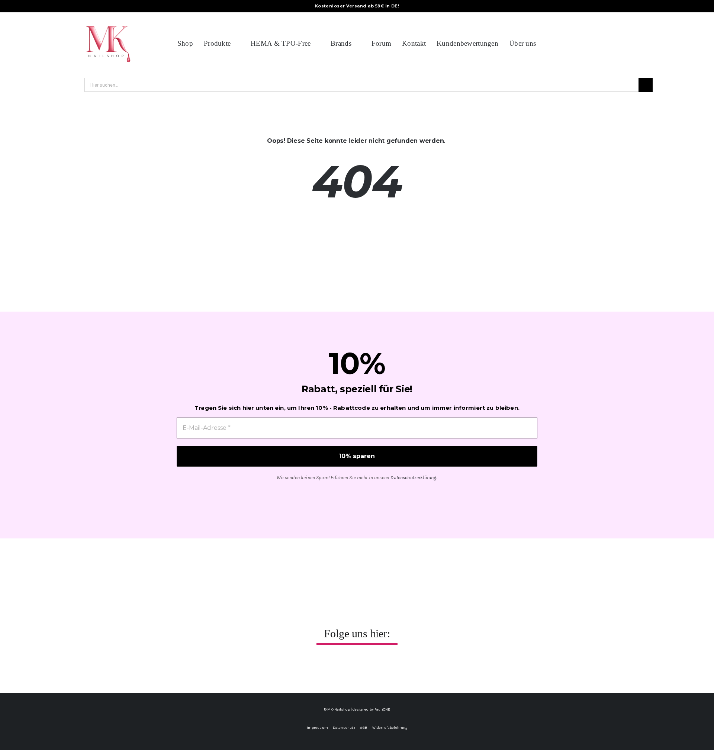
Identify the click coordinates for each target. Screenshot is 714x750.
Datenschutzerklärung (413, 477)
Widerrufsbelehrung (390, 727)
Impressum (317, 727)
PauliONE (382, 709)
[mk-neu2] (107, 22)
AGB (363, 727)
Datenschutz (344, 727)
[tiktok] (365, 667)
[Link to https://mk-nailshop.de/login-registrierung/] (657, 43)
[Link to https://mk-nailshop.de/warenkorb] (633, 43)
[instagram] (349, 667)
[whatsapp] (380, 667)
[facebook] (333, 667)
